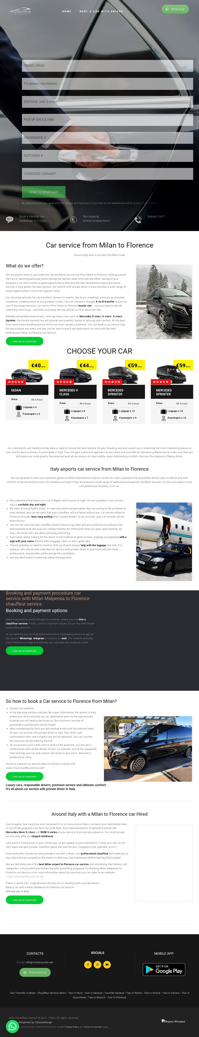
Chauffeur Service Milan (52, 992)
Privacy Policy (72, 1027)
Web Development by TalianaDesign (30, 1022)
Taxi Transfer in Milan (22, 992)
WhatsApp (178, 9)
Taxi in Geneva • (95, 992)
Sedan (16, 390)
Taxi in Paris (75, 992)
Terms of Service (93, 1027)
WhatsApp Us (38, 972)
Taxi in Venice (152, 992)
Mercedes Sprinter (115, 392)
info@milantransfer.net (39, 962)
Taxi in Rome (134, 992)
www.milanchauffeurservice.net (25, 876)
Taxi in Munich (96, 997)
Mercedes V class (68, 392)
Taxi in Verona (171, 992)
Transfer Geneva (114, 992)
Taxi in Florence (117, 997)
